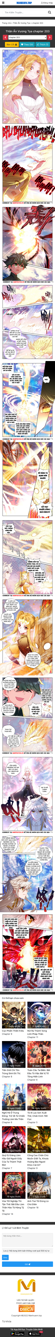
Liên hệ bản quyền (25, 1300)
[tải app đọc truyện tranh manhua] (23, 3)
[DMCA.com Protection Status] (27, 1308)
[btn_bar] (3, 3)
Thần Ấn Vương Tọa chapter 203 (28, 31)
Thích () (43, 44)
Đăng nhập (48, 3)
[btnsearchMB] (49, 12)
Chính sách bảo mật (25, 1303)
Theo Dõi (28, 44)
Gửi (26, 1264)
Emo (5, 1257)
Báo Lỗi (11, 44)
